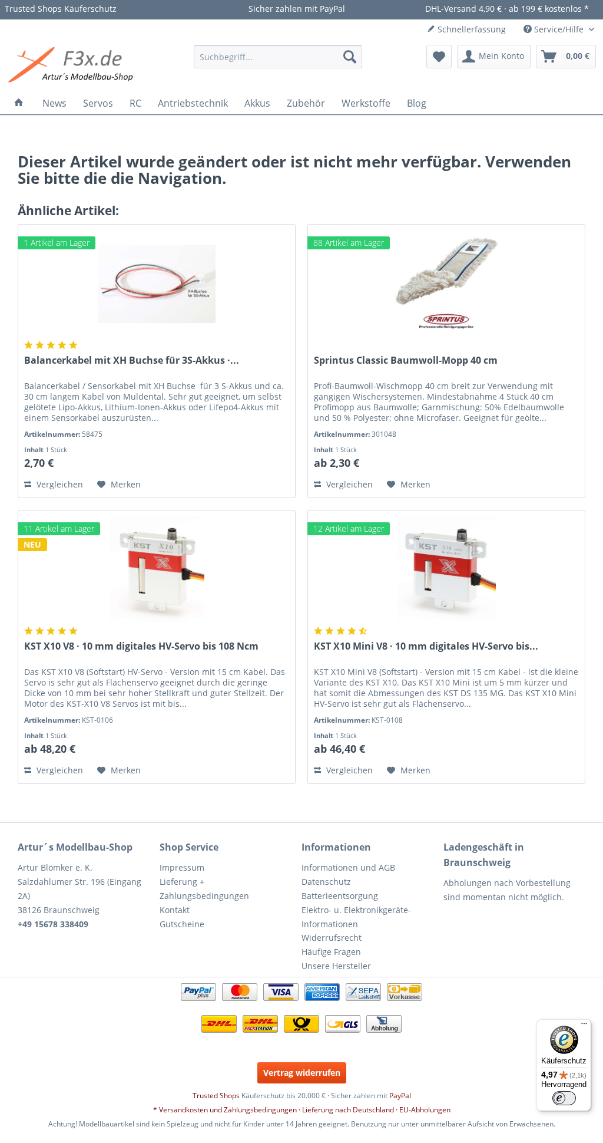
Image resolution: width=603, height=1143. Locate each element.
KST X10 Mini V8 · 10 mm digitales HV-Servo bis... (426, 646)
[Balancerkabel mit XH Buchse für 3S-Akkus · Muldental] (156, 283)
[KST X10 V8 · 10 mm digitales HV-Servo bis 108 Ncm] (156, 569)
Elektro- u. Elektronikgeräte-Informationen (356, 917)
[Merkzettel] (439, 56)
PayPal (400, 1096)
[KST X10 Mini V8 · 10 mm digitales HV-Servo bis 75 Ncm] (446, 569)
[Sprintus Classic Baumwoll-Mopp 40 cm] (446, 283)
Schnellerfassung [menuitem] (470, 29)
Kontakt (175, 909)
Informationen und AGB (348, 867)
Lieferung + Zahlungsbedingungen (204, 888)
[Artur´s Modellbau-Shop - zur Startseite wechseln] (72, 65)
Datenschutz (326, 881)
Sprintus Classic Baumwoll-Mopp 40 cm (406, 360)
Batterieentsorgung (340, 895)
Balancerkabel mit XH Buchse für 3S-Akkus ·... (131, 360)
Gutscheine (182, 924)
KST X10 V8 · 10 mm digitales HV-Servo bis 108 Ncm (141, 646)
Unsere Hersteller (336, 965)
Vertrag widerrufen (301, 1072)
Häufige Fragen (331, 951)
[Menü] (584, 1026)
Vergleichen (58, 484)
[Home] (19, 103)
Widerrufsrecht (332, 937)
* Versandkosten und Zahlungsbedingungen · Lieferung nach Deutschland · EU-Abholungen (301, 1110)
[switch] (564, 1098)
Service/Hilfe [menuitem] (559, 29)
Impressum (182, 867)
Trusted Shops (216, 1096)
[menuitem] (278, 56)
